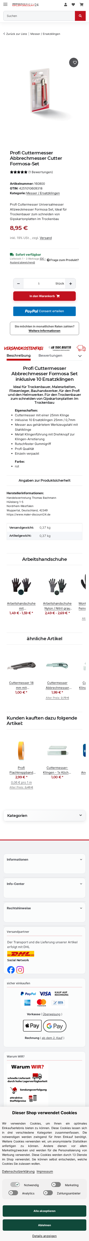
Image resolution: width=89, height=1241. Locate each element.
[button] (65, 4)
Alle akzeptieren (44, 1211)
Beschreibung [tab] (19, 356)
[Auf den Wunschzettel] (73, 62)
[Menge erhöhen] (70, 283)
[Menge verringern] (18, 283)
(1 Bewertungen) (40, 172)
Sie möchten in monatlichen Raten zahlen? (45, 328)
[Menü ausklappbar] (5, 2)
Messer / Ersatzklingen (43, 193)
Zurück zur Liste (16, 33)
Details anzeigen (44, 1236)
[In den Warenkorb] (10, 49)
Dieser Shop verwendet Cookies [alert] (44, 1112)
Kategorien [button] (17, 815)
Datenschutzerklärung (18, 1171)
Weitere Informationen (44, 330)
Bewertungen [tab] (50, 356)
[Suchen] (80, 16)
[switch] (15, 1184)
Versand (46, 238)
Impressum (45, 1171)
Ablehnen (44, 1225)
